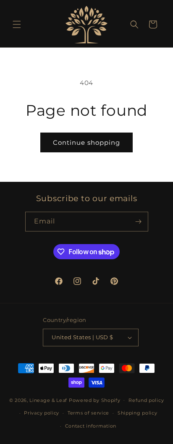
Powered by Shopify (95, 400)
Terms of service (88, 413)
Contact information (90, 426)
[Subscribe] (138, 221)
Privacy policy (41, 413)
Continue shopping (86, 142)
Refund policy (146, 400)
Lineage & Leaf (48, 400)
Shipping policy (137, 413)
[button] (17, 24)
